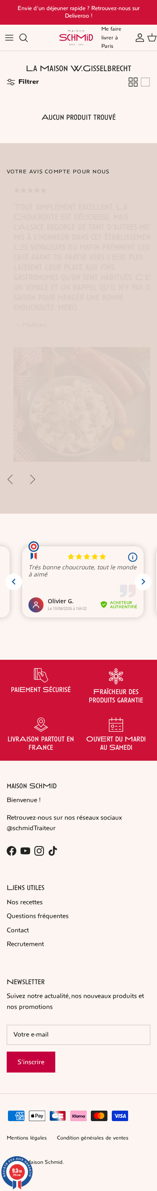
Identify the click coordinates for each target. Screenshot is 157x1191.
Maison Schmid (44, 1162)
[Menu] (9, 37)
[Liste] (145, 82)
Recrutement (25, 943)
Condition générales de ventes (93, 1138)
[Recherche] (27, 37)
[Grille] (133, 82)
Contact (18, 930)
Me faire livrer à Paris (111, 37)
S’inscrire (31, 1061)
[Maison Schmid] (76, 37)
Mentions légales (27, 1138)
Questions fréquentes (38, 915)
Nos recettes (25, 901)
